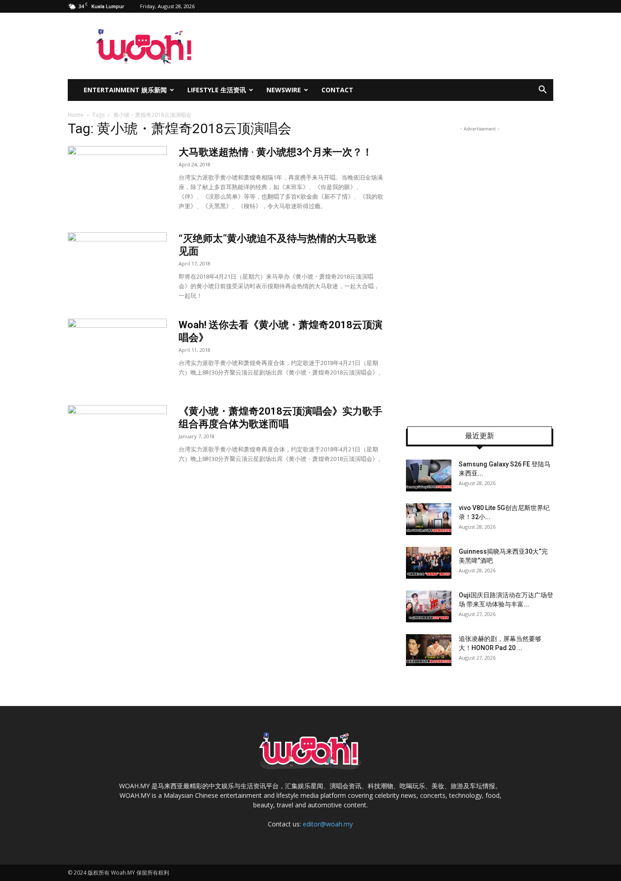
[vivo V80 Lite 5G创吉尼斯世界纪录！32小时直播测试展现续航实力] (428, 519)
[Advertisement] (479, 270)
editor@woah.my (328, 824)
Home (76, 115)
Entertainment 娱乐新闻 (125, 89)
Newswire (283, 89)
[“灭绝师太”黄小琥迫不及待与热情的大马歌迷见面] (117, 266)
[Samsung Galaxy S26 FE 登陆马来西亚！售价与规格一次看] (428, 475)
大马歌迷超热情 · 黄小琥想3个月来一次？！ (275, 152)
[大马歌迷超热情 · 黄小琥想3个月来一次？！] (117, 180)
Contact (337, 89)
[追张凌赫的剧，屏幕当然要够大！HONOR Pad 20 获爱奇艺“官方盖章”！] (428, 650)
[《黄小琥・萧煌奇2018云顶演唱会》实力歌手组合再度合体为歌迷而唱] (117, 439)
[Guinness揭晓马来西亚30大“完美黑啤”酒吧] (428, 563)
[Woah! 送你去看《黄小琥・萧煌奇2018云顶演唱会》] (117, 353)
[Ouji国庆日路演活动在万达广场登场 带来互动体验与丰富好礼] (428, 606)
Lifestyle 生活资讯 (216, 89)
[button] (542, 90)
